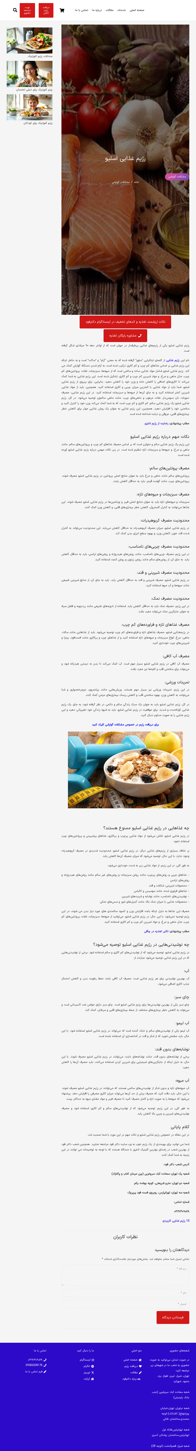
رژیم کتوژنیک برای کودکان (38, 123)
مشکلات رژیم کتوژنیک (40, 56)
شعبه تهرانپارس (180, 1430)
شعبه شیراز (183, 1446)
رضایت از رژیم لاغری (156, 423)
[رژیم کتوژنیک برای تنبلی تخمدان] (29, 63)
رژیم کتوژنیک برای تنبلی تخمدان (34, 90)
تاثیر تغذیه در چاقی (156, 931)
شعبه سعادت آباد (179, 1392)
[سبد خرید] (61, 10)
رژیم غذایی (173, 360)
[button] (15, 10)
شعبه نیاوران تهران (178, 1408)
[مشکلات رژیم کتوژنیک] (29, 30)
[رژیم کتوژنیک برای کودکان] (29, 97)
